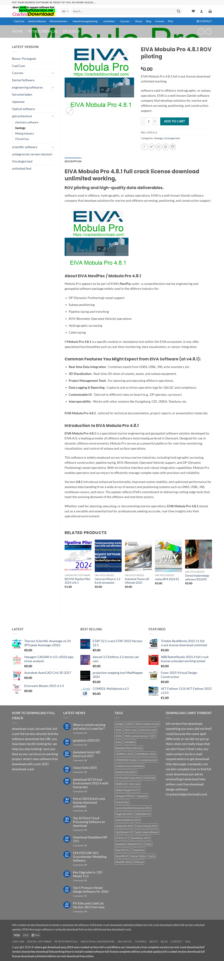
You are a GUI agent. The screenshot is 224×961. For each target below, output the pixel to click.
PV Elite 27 (121, 837)
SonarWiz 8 (121, 856)
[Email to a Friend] (158, 147)
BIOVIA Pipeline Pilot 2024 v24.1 (77, 580)
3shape (119, 723)
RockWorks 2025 (140, 837)
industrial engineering (85, 21)
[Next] (211, 574)
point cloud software (147, 832)
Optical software (23, 109)
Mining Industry (24, 133)
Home (17, 31)
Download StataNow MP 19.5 (90, 839)
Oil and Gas (22, 139)
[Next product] (201, 31)
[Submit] (178, 11)
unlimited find (21, 168)
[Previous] (64, 574)
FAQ (170, 21)
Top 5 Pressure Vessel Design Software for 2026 (90, 889)
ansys (118, 741)
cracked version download (129, 765)
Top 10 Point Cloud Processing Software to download (89, 821)
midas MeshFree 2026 (127, 819)
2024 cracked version (147, 723)
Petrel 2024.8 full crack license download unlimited (89, 802)
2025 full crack (148, 729)
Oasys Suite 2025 (85, 767)
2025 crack (130, 729)
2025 (118, 729)
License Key (121, 802)
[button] (201, 11)
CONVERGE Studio (125, 759)
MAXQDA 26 (143, 813)
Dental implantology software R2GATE (197, 577)
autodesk (130, 741)
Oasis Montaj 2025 (146, 825)
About (138, 21)
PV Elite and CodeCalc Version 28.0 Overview (89, 905)
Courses (124, 21)
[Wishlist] (193, 11)
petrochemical (43, 31)
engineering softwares (27, 87)
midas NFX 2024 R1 (167, 579)
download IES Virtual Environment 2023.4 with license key (90, 783)
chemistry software (26, 122)
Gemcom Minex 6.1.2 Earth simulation (107, 580)
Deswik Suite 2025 (125, 771)
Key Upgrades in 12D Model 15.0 (87, 874)
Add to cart (174, 121)
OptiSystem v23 (124, 832)
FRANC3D (121, 783)
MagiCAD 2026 (123, 813)
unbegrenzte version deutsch (32, 154)
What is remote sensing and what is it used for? (89, 726)
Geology (71, 31)
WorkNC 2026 (123, 861)
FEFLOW (150, 777)
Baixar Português (24, 58)
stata (152, 856)
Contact (159, 21)
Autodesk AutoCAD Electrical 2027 (86, 754)
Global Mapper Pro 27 (127, 790)
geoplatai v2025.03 (86, 740)
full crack (135, 783)
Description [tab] (73, 161)
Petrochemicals (58, 21)
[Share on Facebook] (144, 147)
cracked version (147, 759)
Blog (148, 21)
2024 (129, 723)
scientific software (24, 147)
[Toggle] (53, 73)
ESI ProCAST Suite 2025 (128, 777)
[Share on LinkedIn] (173, 147)
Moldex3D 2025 (124, 825)
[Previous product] (208, 31)
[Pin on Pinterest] (165, 147)
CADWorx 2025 (124, 753)
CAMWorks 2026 (145, 753)
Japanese (18, 101)
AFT (153, 735)
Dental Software (23, 80)
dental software (37, 21)
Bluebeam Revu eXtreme (128, 747)
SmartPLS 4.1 (122, 849)
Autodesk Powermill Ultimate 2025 (137, 580)
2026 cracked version (136, 735)
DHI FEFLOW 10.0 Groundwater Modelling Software (90, 856)
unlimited (108, 21)
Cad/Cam (19, 21)
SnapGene (138, 849)
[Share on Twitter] (151, 147)
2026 (118, 735)
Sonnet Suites (138, 856)
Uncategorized (22, 161)
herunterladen (22, 94)
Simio (148, 844)
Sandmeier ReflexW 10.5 (128, 844)
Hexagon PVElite (124, 795)
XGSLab (138, 861)
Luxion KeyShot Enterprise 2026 (133, 807)
